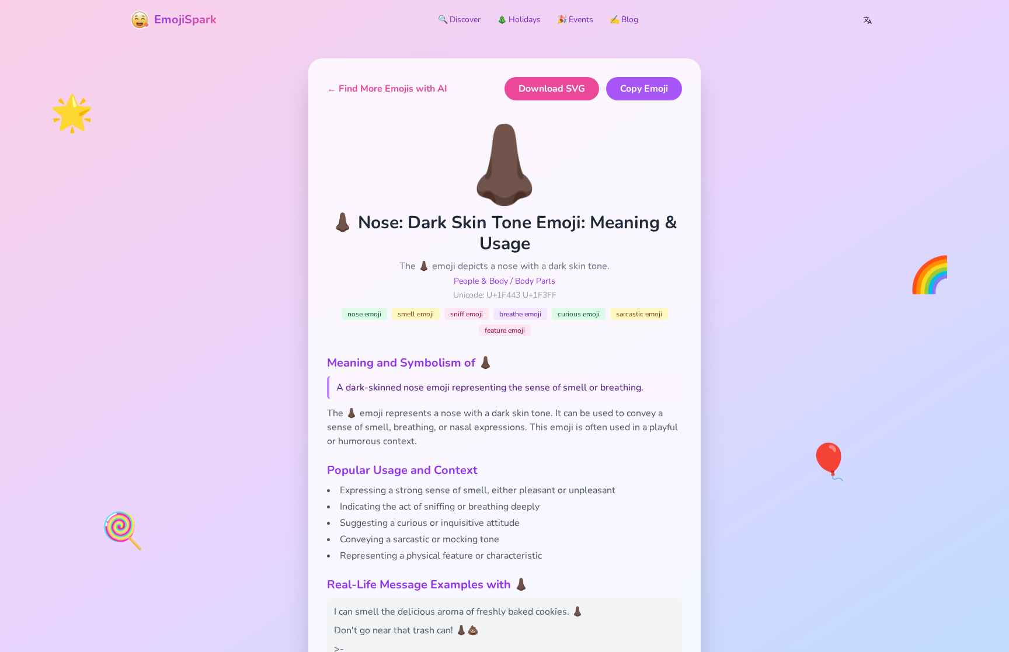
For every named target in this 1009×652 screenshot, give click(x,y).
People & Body (481, 281)
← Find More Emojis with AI (387, 88)
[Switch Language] (867, 19)
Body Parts (535, 281)
